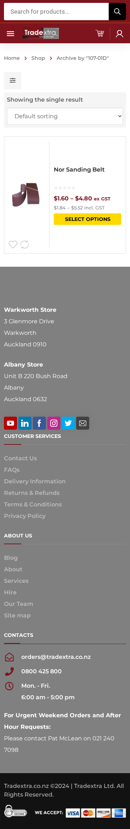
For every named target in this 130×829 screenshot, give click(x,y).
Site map (17, 615)
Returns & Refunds (32, 492)
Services (16, 580)
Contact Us (20, 458)
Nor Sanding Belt (79, 169)
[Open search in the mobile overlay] (65, 11)
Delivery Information (35, 481)
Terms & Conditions (33, 504)
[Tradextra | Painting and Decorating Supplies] (41, 33)
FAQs (12, 469)
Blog (11, 557)
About (13, 569)
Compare (24, 244)
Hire (10, 592)
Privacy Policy (25, 516)
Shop (38, 58)
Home (12, 58)
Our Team (18, 603)
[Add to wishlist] (13, 244)
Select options (87, 219)
